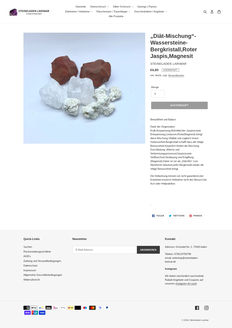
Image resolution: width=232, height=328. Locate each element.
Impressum (29, 270)
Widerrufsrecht (31, 279)
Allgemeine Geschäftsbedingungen (42, 274)
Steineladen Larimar (199, 320)
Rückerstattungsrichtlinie (37, 251)
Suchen (27, 246)
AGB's (27, 256)
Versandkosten (176, 75)
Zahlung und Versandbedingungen (42, 260)
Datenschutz (30, 265)
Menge (155, 87)
